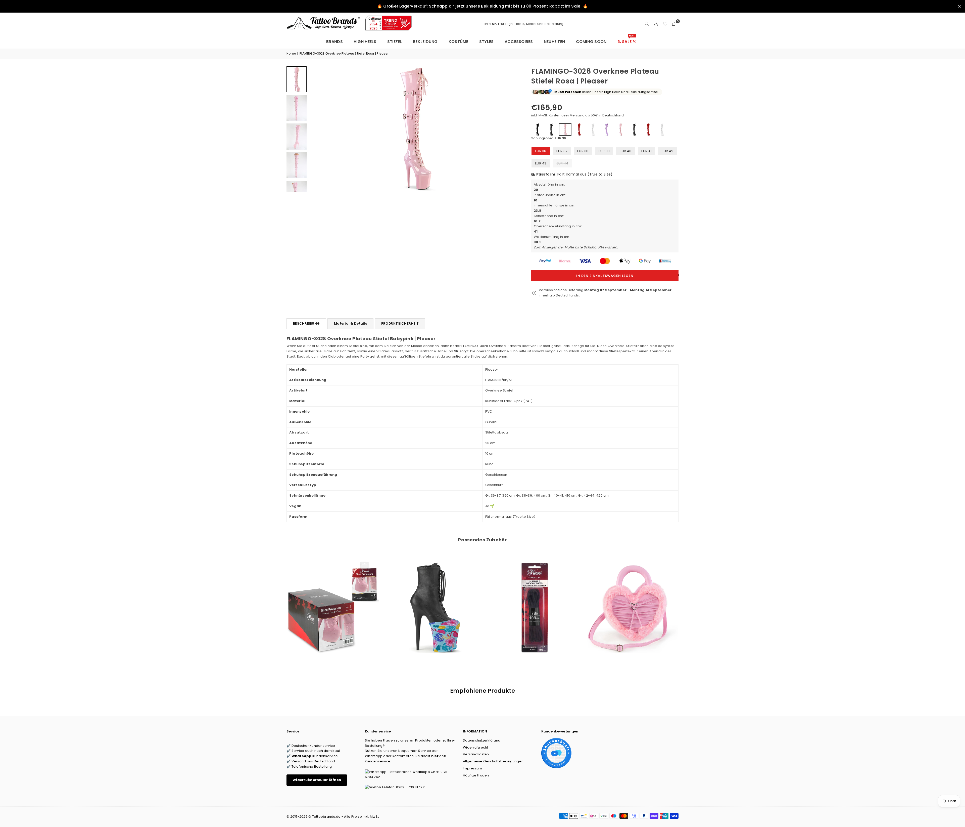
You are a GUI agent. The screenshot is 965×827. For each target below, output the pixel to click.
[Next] (511, 129)
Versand (577, 115)
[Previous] (316, 129)
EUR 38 (583, 151)
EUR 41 (646, 151)
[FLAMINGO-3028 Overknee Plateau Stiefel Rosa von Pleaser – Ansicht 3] (296, 136)
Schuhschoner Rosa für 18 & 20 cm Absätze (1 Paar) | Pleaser (332, 601)
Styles (486, 42)
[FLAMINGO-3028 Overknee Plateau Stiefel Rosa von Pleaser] (296, 79)
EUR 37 (561, 151)
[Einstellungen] (655, 23)
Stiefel (394, 42)
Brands (334, 42)
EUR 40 (625, 151)
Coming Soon (591, 42)
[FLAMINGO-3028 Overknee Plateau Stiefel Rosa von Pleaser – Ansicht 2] (296, 108)
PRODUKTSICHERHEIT (400, 323)
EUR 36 (540, 151)
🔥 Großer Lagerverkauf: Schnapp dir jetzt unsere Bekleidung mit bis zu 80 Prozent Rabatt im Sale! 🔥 (482, 6)
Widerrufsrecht (475, 747)
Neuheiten (554, 42)
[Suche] (646, 23)
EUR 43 (541, 163)
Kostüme (458, 42)
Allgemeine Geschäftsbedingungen (493, 761)
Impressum (472, 768)
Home (291, 53)
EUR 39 (604, 151)
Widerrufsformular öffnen (317, 779)
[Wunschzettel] (664, 23)
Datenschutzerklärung (481, 740)
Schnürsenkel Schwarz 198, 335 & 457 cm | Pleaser (532, 600)
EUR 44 (562, 163)
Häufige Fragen (476, 775)
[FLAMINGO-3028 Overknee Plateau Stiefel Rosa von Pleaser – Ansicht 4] (296, 165)
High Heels (365, 42)
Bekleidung (425, 42)
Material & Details (350, 323)
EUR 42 (667, 151)
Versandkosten (476, 754)
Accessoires (519, 42)
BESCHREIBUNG (306, 323)
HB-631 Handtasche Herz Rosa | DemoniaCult (632, 600)
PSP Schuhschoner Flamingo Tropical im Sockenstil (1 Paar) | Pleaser (432, 601)
